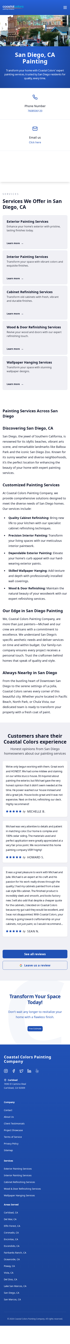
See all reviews (35, 954)
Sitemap (8, 1150)
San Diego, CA (11, 1292)
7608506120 (35, 111)
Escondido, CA (11, 1245)
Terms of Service (13, 1136)
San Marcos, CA (12, 1299)
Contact (8, 1110)
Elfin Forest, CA (12, 1225)
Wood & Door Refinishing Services (22, 1188)
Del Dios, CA (10, 1279)
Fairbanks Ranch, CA (15, 1252)
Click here (35, 142)
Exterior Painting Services (18, 1168)
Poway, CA (9, 1266)
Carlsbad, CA (11, 1212)
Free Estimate (35, 1028)
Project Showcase (13, 1130)
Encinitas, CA (11, 1239)
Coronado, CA (11, 1232)
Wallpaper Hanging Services (19, 1195)
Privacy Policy (11, 1143)
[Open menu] (65, 7)
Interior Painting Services (18, 1175)
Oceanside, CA (12, 1259)
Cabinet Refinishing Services (19, 1182)
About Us (9, 1116)
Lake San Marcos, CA (15, 1286)
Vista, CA (8, 1272)
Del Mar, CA (10, 1219)
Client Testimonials (14, 1123)
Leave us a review (37, 965)
